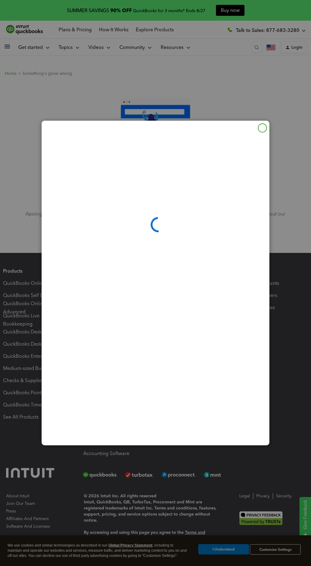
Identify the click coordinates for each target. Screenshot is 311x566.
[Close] (262, 128)
